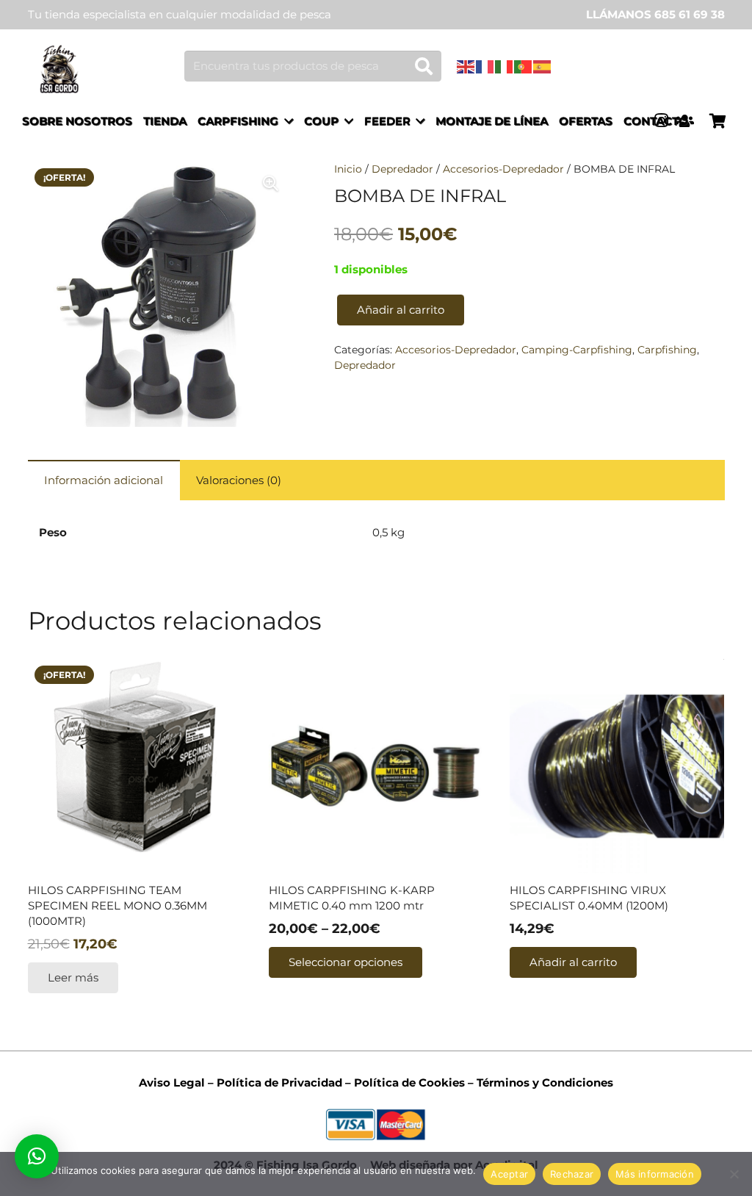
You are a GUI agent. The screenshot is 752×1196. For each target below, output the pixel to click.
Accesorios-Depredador (503, 169)
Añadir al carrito (400, 310)
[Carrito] (717, 121)
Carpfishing (667, 350)
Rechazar (571, 1174)
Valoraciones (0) (238, 480)
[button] (37, 1156)
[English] (466, 66)
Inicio (348, 169)
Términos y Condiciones (545, 1082)
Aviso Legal (172, 1082)
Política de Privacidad (278, 1082)
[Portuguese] (523, 66)
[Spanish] (542, 66)
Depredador (402, 169)
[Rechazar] (733, 1174)
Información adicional (103, 480)
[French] (485, 66)
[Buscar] (424, 66)
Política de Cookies (409, 1082)
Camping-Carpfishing (576, 350)
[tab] (104, 480)
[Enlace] (59, 70)
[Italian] (504, 66)
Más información (654, 1174)
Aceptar (509, 1174)
